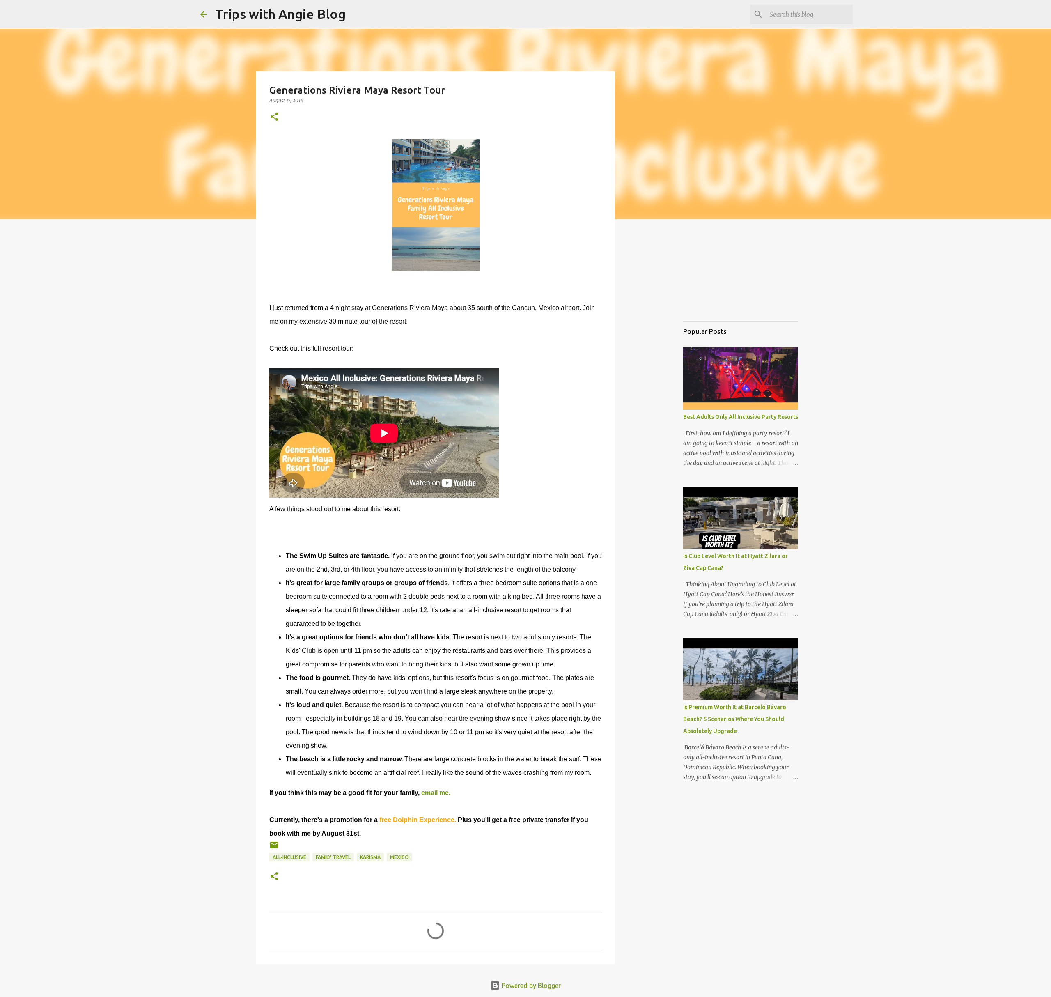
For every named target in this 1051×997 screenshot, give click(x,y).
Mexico (399, 857)
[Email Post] (274, 848)
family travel (333, 857)
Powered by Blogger (530, 985)
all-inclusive (289, 857)
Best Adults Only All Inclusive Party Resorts (740, 417)
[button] (274, 117)
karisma (370, 857)
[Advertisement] (724, 273)
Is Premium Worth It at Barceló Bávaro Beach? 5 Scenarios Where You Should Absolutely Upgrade (734, 719)
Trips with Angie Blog (280, 14)
